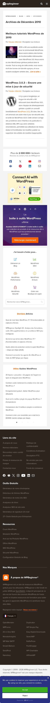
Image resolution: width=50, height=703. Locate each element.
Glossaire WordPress (11, 534)
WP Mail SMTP (8, 641)
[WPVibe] (25, 188)
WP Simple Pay (32, 627)
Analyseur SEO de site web (14, 507)
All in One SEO (9, 632)
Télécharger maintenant (25, 240)
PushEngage (31, 646)
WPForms (6, 627)
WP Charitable (32, 650)
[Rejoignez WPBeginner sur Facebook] (10, 161)
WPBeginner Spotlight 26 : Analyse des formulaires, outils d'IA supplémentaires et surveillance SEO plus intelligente (24, 331)
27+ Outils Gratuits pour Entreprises (17, 516)
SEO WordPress (9, 548)
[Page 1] (16, 422)
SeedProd (7, 650)
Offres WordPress (10, 543)
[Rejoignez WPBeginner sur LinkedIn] (30, 166)
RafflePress (30, 641)
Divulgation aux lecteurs (31, 42)
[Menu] (46, 3)
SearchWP (30, 636)
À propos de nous (10, 443)
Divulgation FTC (33, 455)
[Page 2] (22, 422)
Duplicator (30, 622)
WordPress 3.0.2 (24, 111)
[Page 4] (33, 422)
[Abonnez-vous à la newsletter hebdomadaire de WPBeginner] (39, 166)
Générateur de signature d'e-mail (16, 511)
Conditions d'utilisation (35, 451)
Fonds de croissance (34, 468)
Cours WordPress (10, 529)
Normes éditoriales (10, 447)
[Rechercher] (41, 3)
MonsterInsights (9, 636)
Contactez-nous (9, 468)
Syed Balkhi (20, 591)
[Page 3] (28, 422)
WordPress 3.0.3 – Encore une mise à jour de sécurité (23, 84)
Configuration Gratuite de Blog (15, 557)
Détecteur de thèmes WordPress (16, 493)
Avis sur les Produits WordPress (15, 538)
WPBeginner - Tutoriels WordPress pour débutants (11, 3)
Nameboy (7, 655)
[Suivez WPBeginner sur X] (20, 161)
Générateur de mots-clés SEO (15, 497)
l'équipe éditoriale (14, 42)
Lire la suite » (35, 71)
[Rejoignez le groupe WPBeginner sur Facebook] (10, 166)
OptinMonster (8, 622)
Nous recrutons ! (30, 609)
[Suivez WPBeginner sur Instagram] (39, 161)
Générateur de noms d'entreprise (16, 488)
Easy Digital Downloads (35, 632)
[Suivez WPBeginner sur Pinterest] (20, 166)
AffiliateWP (30, 655)
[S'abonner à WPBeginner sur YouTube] (30, 161)
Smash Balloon (9, 646)
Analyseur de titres (10, 502)
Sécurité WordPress (10, 552)
